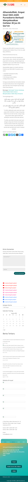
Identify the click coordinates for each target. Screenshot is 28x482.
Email (14, 462)
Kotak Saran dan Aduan (14, 466)
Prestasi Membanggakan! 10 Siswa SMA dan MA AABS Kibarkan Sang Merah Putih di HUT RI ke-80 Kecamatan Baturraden (13, 373)
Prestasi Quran (15, 28)
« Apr (4, 330)
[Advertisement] (14, 190)
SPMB (14, 471)
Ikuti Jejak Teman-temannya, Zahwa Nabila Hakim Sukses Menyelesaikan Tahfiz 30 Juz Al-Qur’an (13, 91)
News (10, 28)
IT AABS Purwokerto (15, 477)
